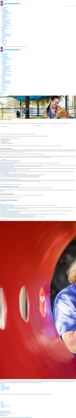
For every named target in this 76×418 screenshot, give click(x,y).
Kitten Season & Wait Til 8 (6, 13)
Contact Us (4, 41)
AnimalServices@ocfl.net (4, 415)
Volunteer (3, 31)
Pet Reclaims (4, 15)
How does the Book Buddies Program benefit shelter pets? (9, 179)
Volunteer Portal (4, 126)
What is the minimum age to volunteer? (6, 204)
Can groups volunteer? (3, 209)
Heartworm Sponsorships (6, 34)
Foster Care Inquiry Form (7, 33)
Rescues (3, 18)
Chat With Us (4, 44)
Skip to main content (3, 0)
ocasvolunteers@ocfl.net (16, 217)
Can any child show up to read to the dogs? (7, 164)
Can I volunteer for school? (4, 219)
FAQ (3, 42)
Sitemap (30, 417)
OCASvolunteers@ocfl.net (8, 184)
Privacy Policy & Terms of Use (19, 417)
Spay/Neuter (4, 24)
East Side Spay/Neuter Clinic (8, 25)
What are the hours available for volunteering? (7, 206)
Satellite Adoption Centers (6, 23)
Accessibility (27, 417)
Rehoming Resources (5, 16)
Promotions (4, 8)
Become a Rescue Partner (7, 19)
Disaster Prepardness (5, 28)
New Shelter (4, 43)
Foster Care (4, 32)
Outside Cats (4, 27)
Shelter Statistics (4, 40)
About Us (2, 39)
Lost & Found (4, 14)
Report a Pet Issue (5, 11)
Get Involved (3, 29)
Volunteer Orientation (38, 125)
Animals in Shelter (5, 7)
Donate (3, 30)
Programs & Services (4, 10)
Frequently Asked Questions (5, 406)
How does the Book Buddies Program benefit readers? (9, 170)
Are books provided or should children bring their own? (9, 162)
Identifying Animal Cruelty (7, 12)
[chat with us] (38, 92)
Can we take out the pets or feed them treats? (7, 167)
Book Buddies (4, 159)
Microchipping (4, 26)
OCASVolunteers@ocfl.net (8, 197)
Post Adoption (4, 9)
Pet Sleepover (4, 17)
